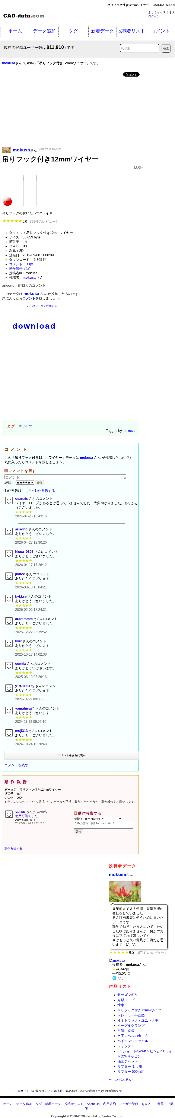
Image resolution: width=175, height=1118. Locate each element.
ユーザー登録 (128, 1104)
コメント (160, 30)
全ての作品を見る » (121, 1079)
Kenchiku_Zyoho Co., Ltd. (105, 1116)
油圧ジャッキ (127, 1061)
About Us (93, 1104)
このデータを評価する (43, 306)
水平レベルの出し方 (132, 1036)
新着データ (102, 30)
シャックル (125, 1046)
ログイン (154, 16)
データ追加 (44, 30)
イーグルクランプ (131, 1025)
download (34, 326)
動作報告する (45, 490)
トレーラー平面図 (131, 1015)
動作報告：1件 (20, 268)
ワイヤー (28, 426)
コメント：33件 (21, 264)
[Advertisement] (72, 112)
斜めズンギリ (127, 995)
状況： (79, 818)
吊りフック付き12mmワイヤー (140, 1010)
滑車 (120, 1005)
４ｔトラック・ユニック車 (137, 1020)
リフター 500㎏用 (130, 1071)
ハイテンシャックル (132, 1041)
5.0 (40, 221)
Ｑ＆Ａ (146, 1104)
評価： (10, 482)
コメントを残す (16, 765)
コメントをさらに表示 (72, 755)
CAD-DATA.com (164, 5)
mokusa (129, 431)
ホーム (15, 30)
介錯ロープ (125, 1000)
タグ (73, 30)
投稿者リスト (131, 30)
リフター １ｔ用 (129, 1066)
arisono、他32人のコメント (24, 285)
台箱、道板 (125, 1030)
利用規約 (109, 1104)
